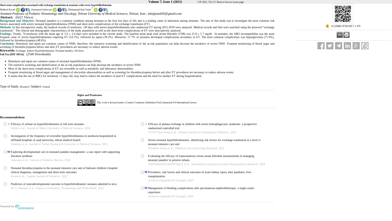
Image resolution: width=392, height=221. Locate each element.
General (46, 86)
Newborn (79, 50)
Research (24, 86)
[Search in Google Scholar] (23, 11)
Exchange (20, 50)
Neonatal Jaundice (64, 50)
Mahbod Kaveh (7, 9)
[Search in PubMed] (28, 11)
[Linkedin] (347, 45)
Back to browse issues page (230, 2)
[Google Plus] (356, 45)
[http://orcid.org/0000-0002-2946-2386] (55, 11)
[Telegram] (338, 45)
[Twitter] (329, 45)
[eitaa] (365, 45)
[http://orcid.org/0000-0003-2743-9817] (96, 11)
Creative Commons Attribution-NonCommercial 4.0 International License (161, 102)
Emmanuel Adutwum (41, 9)
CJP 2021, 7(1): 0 (206, 2)
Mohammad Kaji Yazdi (79, 9)
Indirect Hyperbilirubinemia (40, 50)
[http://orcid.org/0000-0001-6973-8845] (18, 11)
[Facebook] (321, 45)
